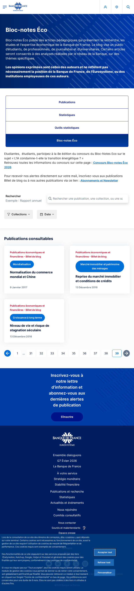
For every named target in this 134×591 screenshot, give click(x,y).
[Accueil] (67, 439)
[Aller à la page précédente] (7, 353)
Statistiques (67, 115)
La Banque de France (67, 466)
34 (64, 353)
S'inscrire (67, 417)
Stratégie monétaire (67, 479)
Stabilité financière (67, 484)
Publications (67, 102)
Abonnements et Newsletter (99, 180)
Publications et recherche (67, 491)
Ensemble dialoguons (67, 455)
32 (42, 353)
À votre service (67, 473)
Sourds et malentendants (66, 527)
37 (97, 353)
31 (32, 353)
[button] (128, 7)
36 (86, 353)
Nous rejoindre (67, 509)
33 (53, 353)
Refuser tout (104, 562)
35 (75, 353)
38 (107, 353)
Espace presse (67, 532)
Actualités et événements (67, 502)
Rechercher (13, 196)
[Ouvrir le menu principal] (5, 7)
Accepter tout (105, 552)
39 (118, 353)
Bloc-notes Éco (67, 140)
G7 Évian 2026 (67, 460)
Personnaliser (105, 572)
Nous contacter (67, 522)
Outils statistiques (67, 127)
